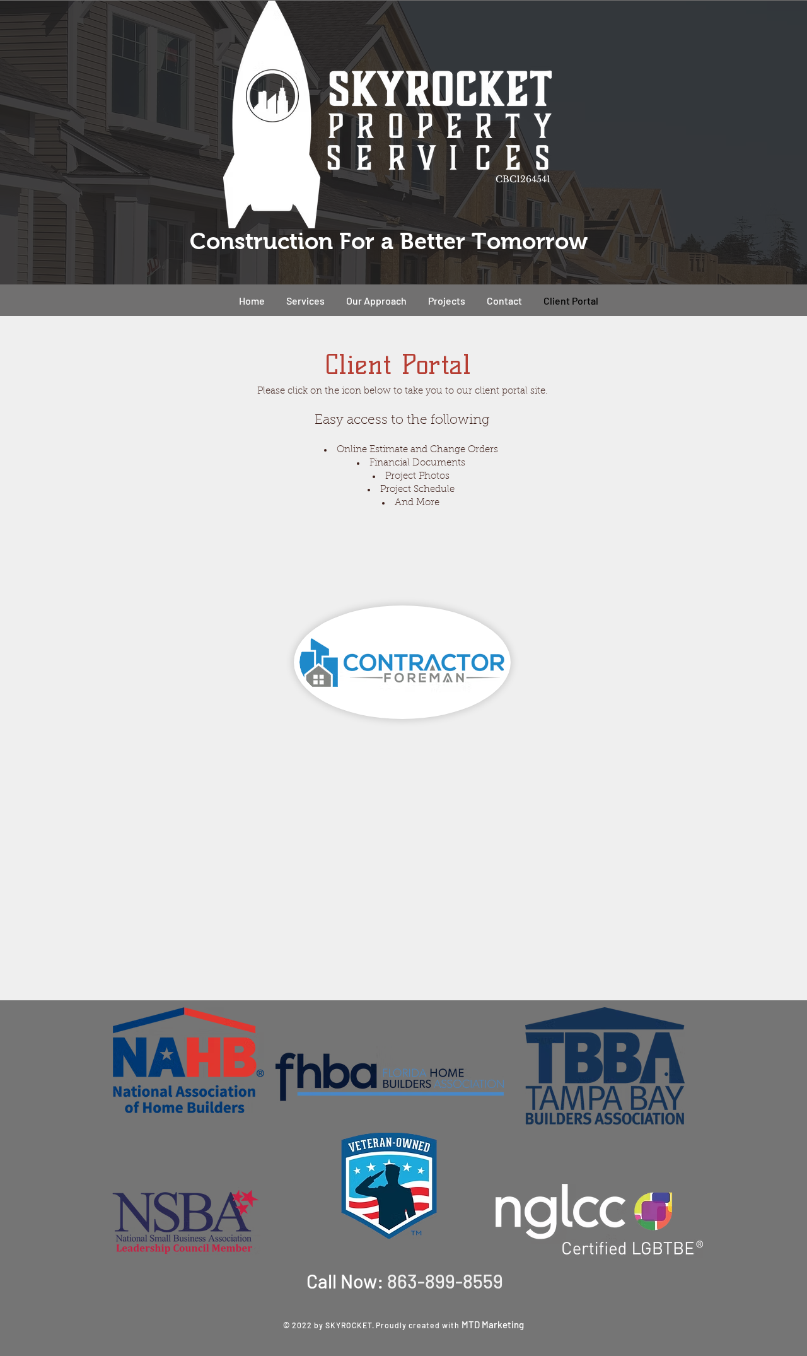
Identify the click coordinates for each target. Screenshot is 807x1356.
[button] (446, 300)
